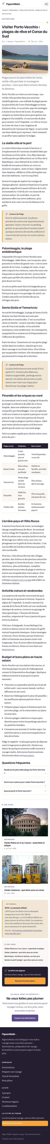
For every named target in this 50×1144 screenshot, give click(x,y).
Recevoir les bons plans (25, 981)
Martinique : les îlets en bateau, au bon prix (22, 956)
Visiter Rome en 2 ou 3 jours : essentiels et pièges (24, 948)
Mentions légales (10, 1101)
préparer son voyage (21, 579)
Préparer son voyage (12, 1071)
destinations (8, 649)
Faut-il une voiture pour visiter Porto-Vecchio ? (24, 782)
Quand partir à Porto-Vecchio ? (17, 791)
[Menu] (45, 4)
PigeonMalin (13, 4)
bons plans (28, 755)
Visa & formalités (10, 1076)
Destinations (13, 10)
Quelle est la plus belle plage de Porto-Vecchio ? (24, 771)
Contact (6, 1097)
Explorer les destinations (25, 1018)
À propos (6, 1092)
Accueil (4, 10)
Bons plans (7, 1080)
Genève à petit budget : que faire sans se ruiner (23, 960)
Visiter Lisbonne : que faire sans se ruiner (21, 952)
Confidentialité (9, 1105)
